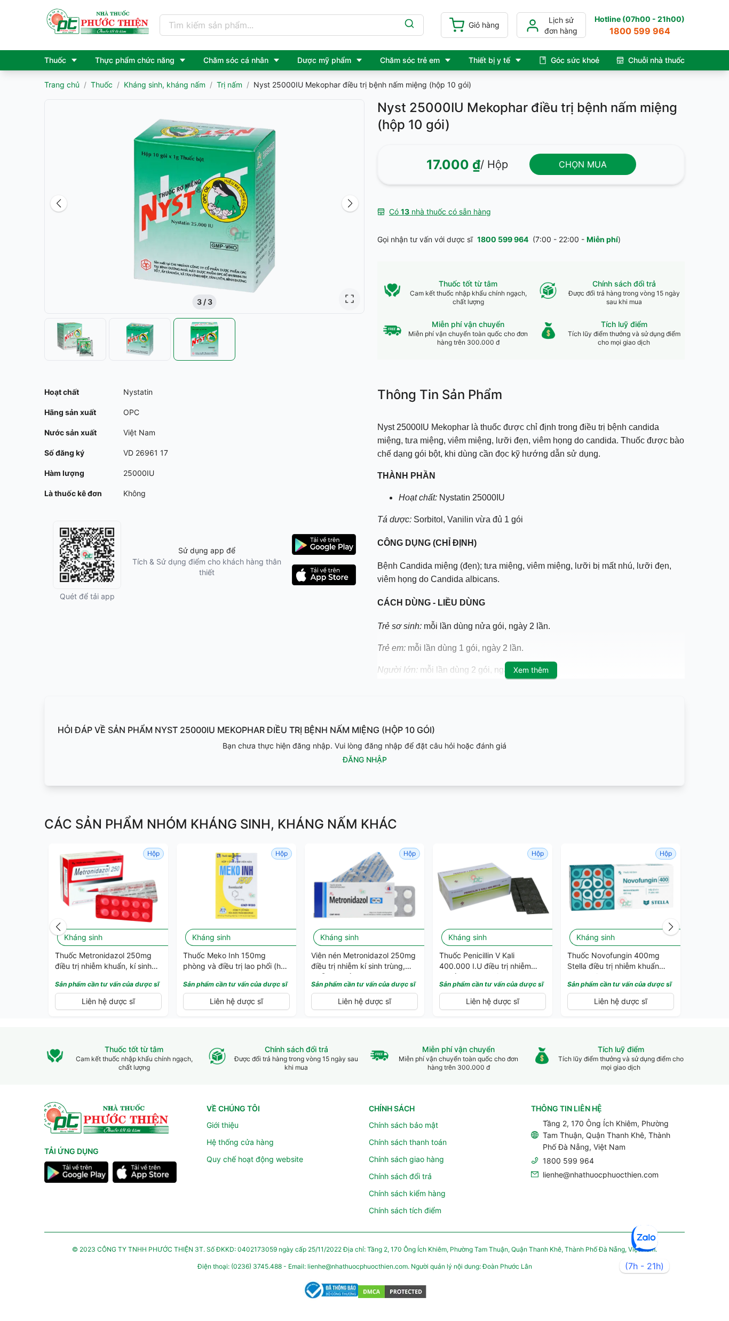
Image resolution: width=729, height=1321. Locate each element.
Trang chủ (62, 84)
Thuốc (102, 84)
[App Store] (145, 1173)
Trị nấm (229, 84)
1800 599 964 (502, 239)
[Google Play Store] (76, 1173)
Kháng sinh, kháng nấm (164, 84)
